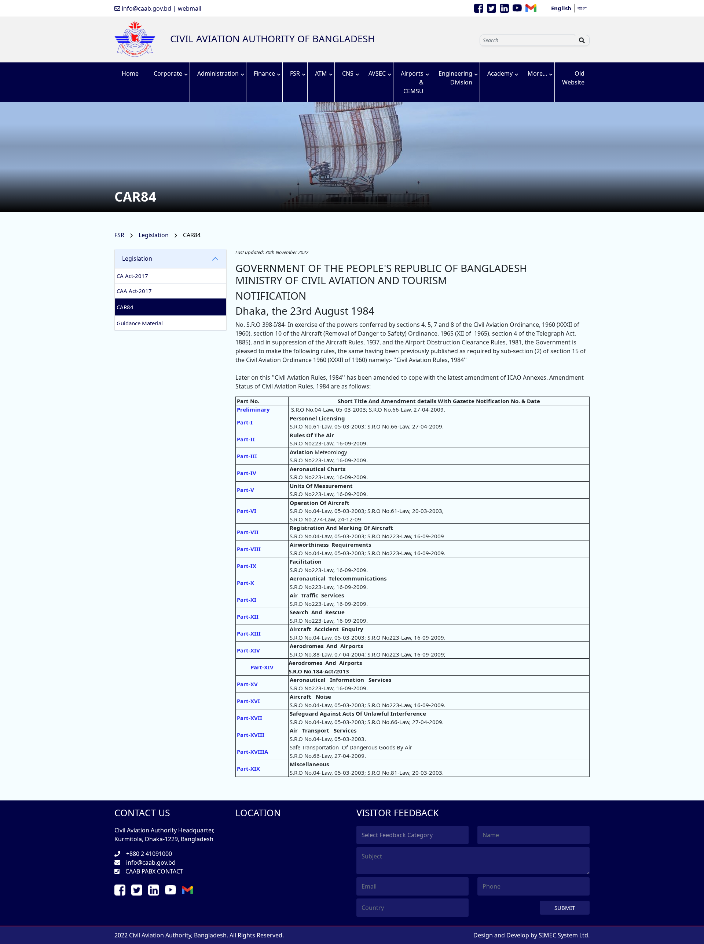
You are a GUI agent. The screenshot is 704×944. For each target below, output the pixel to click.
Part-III (247, 456)
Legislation (154, 235)
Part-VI (246, 510)
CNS (347, 73)
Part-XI (246, 599)
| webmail (187, 8)
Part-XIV (248, 650)
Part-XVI (248, 701)
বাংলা (582, 8)
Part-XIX (248, 768)
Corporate (168, 73)
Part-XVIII (250, 734)
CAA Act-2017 (134, 290)
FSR (295, 73)
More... (537, 73)
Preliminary (253, 409)
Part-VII (247, 532)
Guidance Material (140, 323)
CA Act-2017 (132, 275)
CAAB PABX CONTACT (154, 871)
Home (130, 73)
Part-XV (247, 684)
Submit (564, 907)
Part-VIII (249, 549)
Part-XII (247, 616)
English (561, 8)
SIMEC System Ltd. (564, 935)
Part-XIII (249, 633)
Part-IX (246, 565)
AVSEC (377, 73)
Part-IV (246, 473)
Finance (264, 73)
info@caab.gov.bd (145, 8)
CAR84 (125, 307)
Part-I (245, 422)
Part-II (246, 439)
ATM (321, 73)
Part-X (245, 582)
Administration (218, 73)
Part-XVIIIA (252, 751)
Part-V (245, 489)
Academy (500, 73)
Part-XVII (249, 717)
